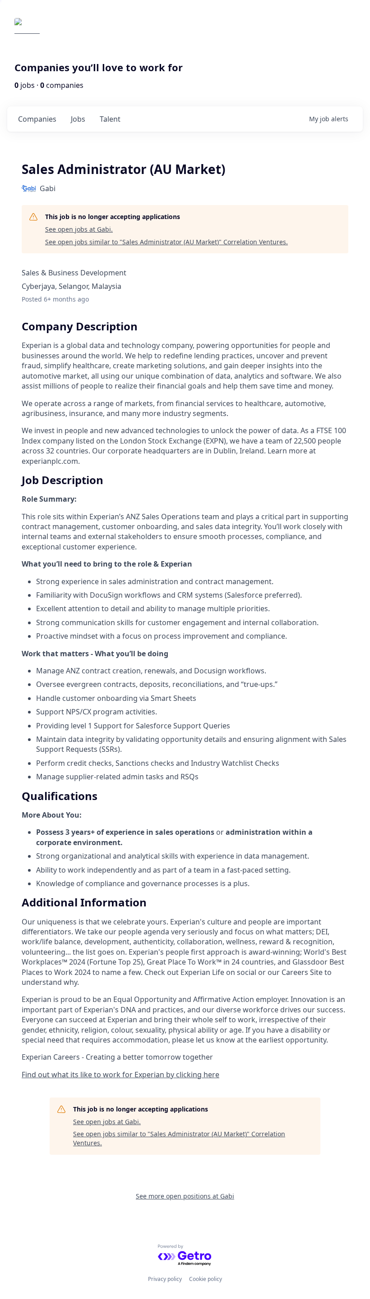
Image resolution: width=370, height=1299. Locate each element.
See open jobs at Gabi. (79, 229)
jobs (78, 119)
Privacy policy (165, 1279)
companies (37, 119)
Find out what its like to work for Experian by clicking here (120, 1074)
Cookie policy (205, 1279)
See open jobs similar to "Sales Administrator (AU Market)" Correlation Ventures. (166, 242)
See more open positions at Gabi (185, 1196)
